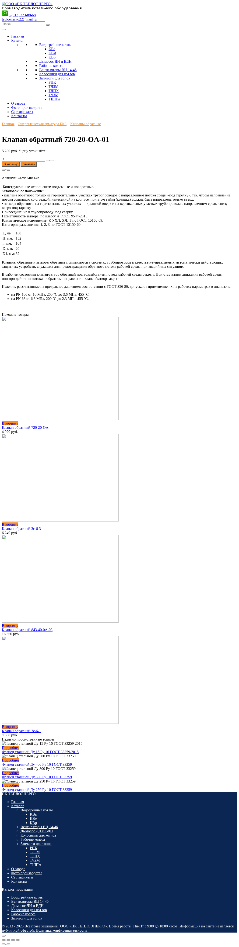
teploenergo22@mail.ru (19, 19)
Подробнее (10, 748)
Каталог (17, 40)
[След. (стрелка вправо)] (8, 944)
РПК (52, 82)
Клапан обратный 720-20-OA (25, 427)
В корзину (11, 164)
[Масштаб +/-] (4, 940)
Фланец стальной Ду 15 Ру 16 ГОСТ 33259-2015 (40, 752)
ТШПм (54, 99)
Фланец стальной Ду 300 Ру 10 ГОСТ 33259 (37, 777)
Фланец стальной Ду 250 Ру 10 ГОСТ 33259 (37, 790)
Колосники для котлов (57, 74)
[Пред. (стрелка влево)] (4, 944)
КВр (52, 57)
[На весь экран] (8, 940)
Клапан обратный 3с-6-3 (21, 529)
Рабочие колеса (51, 66)
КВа (52, 49)
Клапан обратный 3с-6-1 (21, 731)
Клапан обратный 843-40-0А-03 (27, 630)
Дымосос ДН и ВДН (55, 61)
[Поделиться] (13, 940)
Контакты (19, 116)
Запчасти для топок (54, 78)
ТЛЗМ (53, 87)
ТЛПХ (54, 91)
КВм (52, 53)
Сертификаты (22, 112)
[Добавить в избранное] (4, 170)
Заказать (28, 164)
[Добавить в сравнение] (8, 170)
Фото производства (26, 108)
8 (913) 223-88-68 (22, 15)
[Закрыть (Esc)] (18, 940)
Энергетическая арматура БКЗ (42, 124)
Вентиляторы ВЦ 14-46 (58, 70)
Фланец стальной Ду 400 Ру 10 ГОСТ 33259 (37, 764)
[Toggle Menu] (4, 29)
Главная (17, 36)
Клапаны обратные (85, 124)
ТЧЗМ (53, 95)
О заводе (18, 103)
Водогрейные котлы (55, 45)
